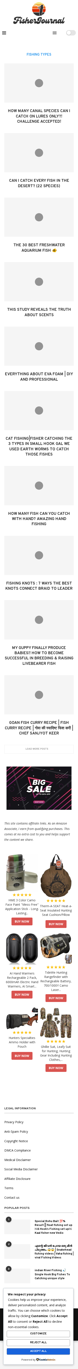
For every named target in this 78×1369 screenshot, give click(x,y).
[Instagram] (48, 33)
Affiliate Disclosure (17, 1179)
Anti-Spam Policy (16, 1131)
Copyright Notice (16, 1141)
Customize (38, 1333)
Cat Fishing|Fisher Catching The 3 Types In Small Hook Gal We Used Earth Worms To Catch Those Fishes (39, 446)
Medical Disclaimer (17, 1160)
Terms (8, 1188)
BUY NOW (22, 921)
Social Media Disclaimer (21, 1169)
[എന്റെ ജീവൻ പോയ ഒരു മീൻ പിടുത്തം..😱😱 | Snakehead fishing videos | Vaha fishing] (17, 1251)
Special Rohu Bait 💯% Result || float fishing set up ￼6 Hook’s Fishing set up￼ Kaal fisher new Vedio (53, 1227)
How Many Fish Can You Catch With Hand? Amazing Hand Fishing (39, 519)
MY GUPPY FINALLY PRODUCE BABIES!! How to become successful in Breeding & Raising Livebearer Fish (39, 656)
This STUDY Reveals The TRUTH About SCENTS (39, 312)
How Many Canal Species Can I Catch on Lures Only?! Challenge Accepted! (39, 116)
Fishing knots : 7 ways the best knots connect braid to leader (39, 586)
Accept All (38, 1351)
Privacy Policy (13, 1122)
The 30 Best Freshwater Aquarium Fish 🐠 (39, 248)
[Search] (61, 33)
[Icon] (39, 83)
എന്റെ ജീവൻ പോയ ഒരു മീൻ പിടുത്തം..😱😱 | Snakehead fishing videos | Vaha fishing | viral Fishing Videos (54, 1252)
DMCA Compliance (17, 1150)
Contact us (12, 1197)
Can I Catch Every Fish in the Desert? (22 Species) (39, 183)
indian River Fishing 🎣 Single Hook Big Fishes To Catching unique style (52, 1274)
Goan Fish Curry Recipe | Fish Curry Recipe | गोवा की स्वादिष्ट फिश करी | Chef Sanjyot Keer (39, 728)
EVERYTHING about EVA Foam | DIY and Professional (39, 377)
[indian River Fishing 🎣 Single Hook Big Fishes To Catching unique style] (17, 1276)
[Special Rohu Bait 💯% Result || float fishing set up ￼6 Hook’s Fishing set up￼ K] (17, 1226)
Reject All (38, 1342)
